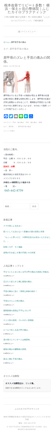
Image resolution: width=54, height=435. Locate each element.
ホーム (6, 42)
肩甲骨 (11, 126)
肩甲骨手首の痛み (24, 126)
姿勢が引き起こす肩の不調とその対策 (19, 252)
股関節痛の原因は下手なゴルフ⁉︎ (17, 310)
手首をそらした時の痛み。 (14, 300)
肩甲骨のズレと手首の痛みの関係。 (26, 59)
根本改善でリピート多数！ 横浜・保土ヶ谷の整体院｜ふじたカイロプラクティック (27, 8)
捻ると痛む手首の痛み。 (13, 359)
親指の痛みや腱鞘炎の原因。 (15, 349)
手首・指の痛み (18, 122)
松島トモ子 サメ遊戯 (12, 247)
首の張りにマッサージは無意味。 (17, 339)
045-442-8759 (14, 190)
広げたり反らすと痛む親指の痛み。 (18, 281)
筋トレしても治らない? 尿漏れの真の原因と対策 (23, 231)
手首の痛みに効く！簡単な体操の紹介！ (20, 291)
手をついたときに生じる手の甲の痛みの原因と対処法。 (26, 272)
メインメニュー (28, 31)
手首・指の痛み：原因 (34, 122)
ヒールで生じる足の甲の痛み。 (16, 330)
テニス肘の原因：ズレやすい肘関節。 (19, 320)
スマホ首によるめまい (12, 225)
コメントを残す (9, 131)
